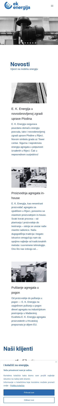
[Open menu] (52, 6)
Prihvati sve (29, 392)
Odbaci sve (29, 400)
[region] (29, 30)
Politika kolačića (17, 385)
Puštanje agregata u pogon (25, 290)
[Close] (56, 362)
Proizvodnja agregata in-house (27, 195)
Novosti (20, 64)
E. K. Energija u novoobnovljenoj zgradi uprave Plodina (27, 113)
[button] (22, 43)
